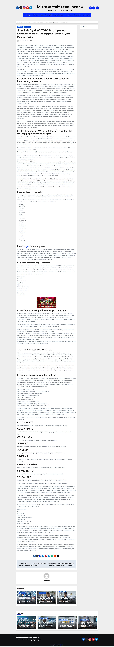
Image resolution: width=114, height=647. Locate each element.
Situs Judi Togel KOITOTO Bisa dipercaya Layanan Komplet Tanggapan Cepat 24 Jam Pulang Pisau (43, 33)
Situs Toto (83, 26)
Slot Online (36, 15)
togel (26, 246)
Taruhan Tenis (77, 15)
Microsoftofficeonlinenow (60, 7)
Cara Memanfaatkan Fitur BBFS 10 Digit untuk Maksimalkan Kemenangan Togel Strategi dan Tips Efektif (46, 623)
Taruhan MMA (68, 15)
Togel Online (86, 15)
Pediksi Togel (27, 15)
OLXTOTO (62, 645)
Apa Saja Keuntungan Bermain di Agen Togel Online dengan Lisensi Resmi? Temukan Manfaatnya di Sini (65, 597)
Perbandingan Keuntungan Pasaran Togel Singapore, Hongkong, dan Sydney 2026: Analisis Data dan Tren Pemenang (26, 623)
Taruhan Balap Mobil (46, 15)
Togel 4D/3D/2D (23, 618)
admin (22, 40)
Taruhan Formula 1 (58, 15)
